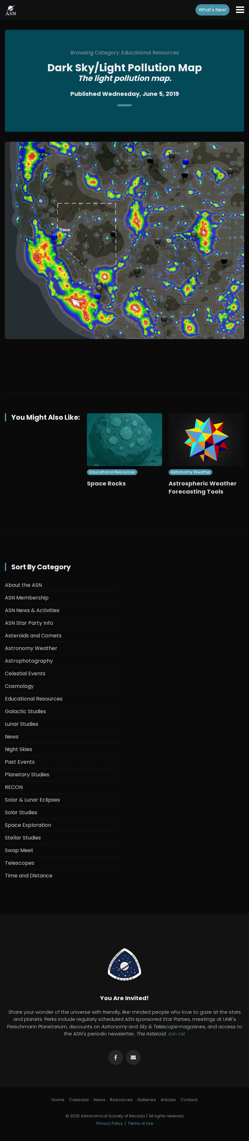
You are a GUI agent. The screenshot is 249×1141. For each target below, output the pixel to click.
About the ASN (23, 585)
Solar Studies (21, 812)
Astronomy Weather (190, 472)
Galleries (146, 1100)
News (11, 736)
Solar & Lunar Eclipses (32, 800)
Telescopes (19, 863)
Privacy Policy (109, 1123)
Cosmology (19, 686)
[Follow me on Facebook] (115, 1057)
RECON (14, 787)
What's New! (212, 9)
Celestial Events (25, 673)
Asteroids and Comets (33, 635)
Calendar (79, 1100)
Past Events (20, 762)
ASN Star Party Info (29, 623)
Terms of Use (140, 1123)
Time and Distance (29, 875)
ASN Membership (27, 597)
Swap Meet (19, 850)
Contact (189, 1100)
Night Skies (18, 749)
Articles (168, 1100)
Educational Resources (112, 472)
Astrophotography (29, 661)
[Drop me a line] (133, 1057)
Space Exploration (28, 825)
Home (58, 1100)
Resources (121, 1100)
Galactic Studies (25, 711)
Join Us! (176, 1033)
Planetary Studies (27, 774)
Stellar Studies (23, 837)
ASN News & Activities (32, 610)
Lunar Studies (21, 724)
